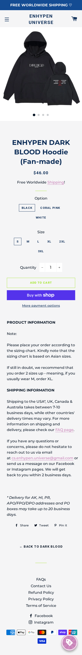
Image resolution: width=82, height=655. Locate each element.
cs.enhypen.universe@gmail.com (42, 458)
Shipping (55, 182)
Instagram (43, 622)
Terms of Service (41, 605)
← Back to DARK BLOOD (41, 546)
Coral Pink (50, 208)
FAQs (41, 579)
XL (49, 241)
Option (41, 198)
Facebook (43, 616)
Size (41, 232)
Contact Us (41, 586)
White (41, 217)
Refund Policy (41, 592)
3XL (41, 251)
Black (27, 208)
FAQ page (64, 430)
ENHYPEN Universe (41, 19)
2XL (62, 241)
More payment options (41, 306)
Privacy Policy (41, 599)
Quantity (28, 267)
